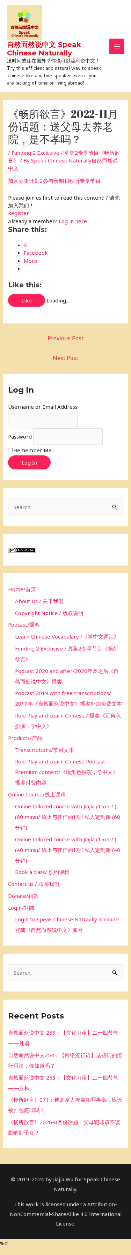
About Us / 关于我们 (39, 601)
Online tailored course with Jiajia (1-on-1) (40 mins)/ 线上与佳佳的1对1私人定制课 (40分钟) (67, 850)
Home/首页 (22, 589)
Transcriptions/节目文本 (44, 749)
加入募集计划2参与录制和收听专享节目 (54, 181)
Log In (29, 462)
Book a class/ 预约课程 (42, 871)
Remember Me (33, 450)
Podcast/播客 (24, 624)
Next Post (65, 358)
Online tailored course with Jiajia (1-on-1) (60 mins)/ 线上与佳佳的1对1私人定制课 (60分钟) (67, 817)
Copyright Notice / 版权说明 (49, 612)
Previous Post (65, 338)
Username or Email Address (43, 406)
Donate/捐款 (23, 895)
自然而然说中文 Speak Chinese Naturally (44, 48)
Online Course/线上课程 (37, 794)
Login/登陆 (21, 907)
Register (18, 212)
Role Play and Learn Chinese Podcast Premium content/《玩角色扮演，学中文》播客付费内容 (66, 772)
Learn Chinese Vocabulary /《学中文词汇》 (67, 636)
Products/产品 (25, 737)
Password (20, 436)
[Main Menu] (116, 46)
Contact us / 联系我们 (33, 883)
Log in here (73, 221)
